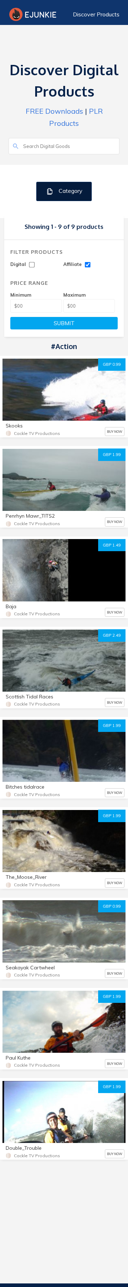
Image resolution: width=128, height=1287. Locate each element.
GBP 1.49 (112, 545)
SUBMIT (64, 323)
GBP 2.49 (112, 635)
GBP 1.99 (112, 454)
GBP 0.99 (112, 364)
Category (69, 190)
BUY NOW (114, 432)
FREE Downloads (54, 111)
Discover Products (96, 14)
